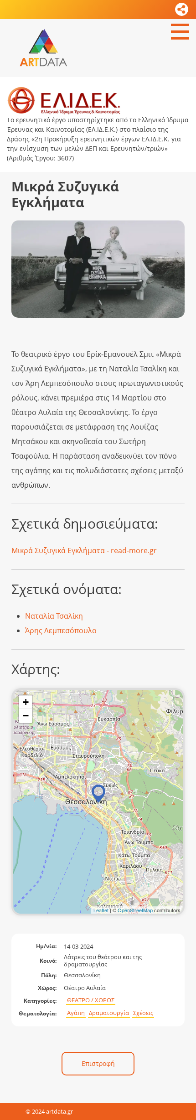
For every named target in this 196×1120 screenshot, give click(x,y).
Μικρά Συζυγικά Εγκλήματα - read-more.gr (84, 550)
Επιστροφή (98, 1063)
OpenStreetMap (135, 910)
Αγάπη (76, 1013)
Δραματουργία (109, 1013)
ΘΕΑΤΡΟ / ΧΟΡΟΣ (90, 1000)
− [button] (26, 715)
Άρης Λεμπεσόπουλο (61, 630)
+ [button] (26, 702)
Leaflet (100, 910)
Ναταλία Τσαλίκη (54, 616)
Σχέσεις (143, 1013)
